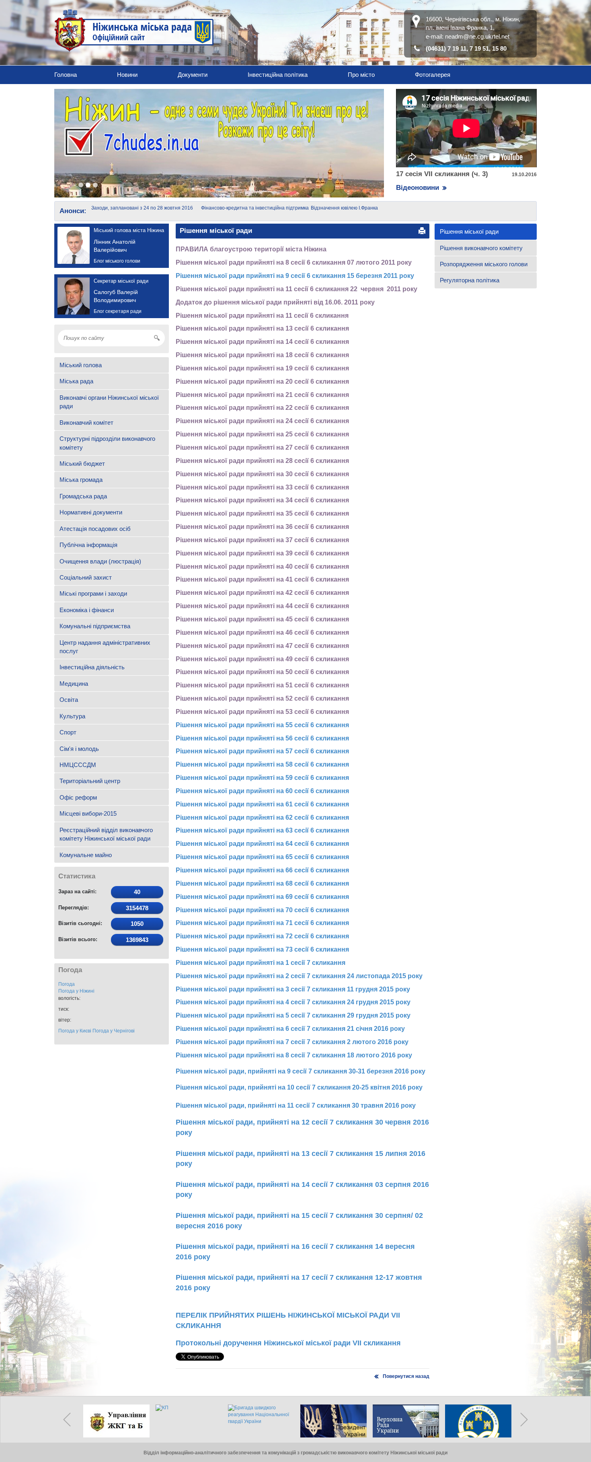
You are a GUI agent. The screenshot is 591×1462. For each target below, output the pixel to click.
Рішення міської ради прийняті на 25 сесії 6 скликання (262, 434)
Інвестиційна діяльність (92, 667)
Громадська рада (83, 496)
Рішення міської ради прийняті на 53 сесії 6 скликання (262, 711)
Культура (72, 716)
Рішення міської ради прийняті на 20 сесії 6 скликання (262, 381)
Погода (66, 984)
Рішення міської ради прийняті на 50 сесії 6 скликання (262, 671)
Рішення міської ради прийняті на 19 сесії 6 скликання (262, 368)
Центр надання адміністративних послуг (105, 646)
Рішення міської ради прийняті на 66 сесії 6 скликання (262, 870)
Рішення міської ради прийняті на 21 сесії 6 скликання (262, 394)
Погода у (76, 991)
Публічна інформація (88, 544)
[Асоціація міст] (476, 1420)
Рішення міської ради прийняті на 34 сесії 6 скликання (262, 500)
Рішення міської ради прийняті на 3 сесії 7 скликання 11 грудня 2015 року (293, 989)
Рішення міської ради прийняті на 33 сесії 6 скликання (262, 487)
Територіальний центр (90, 780)
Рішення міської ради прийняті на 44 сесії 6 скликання (262, 605)
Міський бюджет (82, 463)
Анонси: (73, 211)
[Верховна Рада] (404, 1420)
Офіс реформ (78, 797)
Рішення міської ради (469, 231)
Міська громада (81, 479)
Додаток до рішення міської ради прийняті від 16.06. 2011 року (275, 302)
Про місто (361, 74)
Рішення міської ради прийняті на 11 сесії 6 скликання (262, 315)
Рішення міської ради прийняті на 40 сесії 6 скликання (262, 566)
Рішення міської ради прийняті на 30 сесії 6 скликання (262, 474)
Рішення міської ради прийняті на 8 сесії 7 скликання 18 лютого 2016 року (294, 1055)
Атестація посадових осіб (95, 528)
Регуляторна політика (469, 280)
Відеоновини (417, 187)
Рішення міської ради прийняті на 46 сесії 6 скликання (262, 632)
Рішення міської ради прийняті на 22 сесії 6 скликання (262, 407)
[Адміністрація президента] (332, 1420)
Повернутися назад (406, 1376)
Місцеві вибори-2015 (88, 813)
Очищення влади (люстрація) (100, 561)
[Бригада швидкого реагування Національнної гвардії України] (259, 1420)
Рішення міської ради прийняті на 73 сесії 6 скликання (262, 949)
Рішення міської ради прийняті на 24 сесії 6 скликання (262, 420)
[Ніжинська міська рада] (134, 30)
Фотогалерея (432, 74)
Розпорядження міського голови (483, 264)
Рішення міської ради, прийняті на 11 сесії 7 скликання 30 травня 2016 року (296, 1105)
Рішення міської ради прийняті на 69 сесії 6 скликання (262, 896)
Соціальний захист (86, 577)
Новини (127, 74)
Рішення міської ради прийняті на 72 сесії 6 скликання (262, 936)
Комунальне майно (86, 854)
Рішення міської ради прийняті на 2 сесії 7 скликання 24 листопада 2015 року (299, 976)
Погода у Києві (74, 1031)
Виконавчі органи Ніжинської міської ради (109, 401)
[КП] (187, 1420)
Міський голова (81, 365)
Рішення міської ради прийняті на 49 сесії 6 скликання (262, 659)
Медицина (74, 683)
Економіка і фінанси (87, 610)
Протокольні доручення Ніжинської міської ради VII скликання (288, 1343)
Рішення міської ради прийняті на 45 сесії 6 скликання (262, 619)
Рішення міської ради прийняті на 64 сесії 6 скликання (262, 843)
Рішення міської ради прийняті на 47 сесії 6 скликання (262, 645)
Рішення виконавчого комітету (481, 248)
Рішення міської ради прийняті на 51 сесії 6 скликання (262, 685)
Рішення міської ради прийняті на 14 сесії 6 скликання (262, 341)
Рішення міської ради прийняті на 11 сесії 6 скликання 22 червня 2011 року (296, 289)
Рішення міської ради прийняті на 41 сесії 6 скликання (262, 579)
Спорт (68, 732)
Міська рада (76, 381)
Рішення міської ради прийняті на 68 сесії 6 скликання (262, 883)
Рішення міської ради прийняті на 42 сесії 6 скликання (262, 592)
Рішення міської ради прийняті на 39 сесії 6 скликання (262, 553)
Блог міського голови (117, 261)
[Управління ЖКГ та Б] (114, 1420)
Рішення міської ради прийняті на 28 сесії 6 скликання (262, 460)
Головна (65, 74)
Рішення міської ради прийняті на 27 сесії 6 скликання (262, 447)
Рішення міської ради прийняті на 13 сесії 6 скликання (262, 328)
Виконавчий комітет (86, 422)
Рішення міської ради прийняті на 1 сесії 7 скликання (260, 962)
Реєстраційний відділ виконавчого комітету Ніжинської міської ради (106, 834)
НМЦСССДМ (78, 764)
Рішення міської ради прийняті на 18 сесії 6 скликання (262, 355)
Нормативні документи (91, 512)
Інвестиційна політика (278, 74)
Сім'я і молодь (79, 748)
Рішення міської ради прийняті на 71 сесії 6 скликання (262, 922)
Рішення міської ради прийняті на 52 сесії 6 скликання (262, 698)
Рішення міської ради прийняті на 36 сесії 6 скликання (262, 526)
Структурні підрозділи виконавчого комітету (107, 442)
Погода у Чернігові (113, 1031)
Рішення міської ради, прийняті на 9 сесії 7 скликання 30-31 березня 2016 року (300, 1071)
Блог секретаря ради (118, 311)
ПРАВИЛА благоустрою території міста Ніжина (251, 249)
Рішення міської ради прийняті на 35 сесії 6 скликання (262, 513)
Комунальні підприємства (95, 626)
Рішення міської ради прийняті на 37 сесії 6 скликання (262, 540)
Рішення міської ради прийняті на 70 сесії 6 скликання (262, 910)
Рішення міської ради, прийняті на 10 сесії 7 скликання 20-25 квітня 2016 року (299, 1087)
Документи (192, 74)
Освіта (69, 699)
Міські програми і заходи (93, 593)
